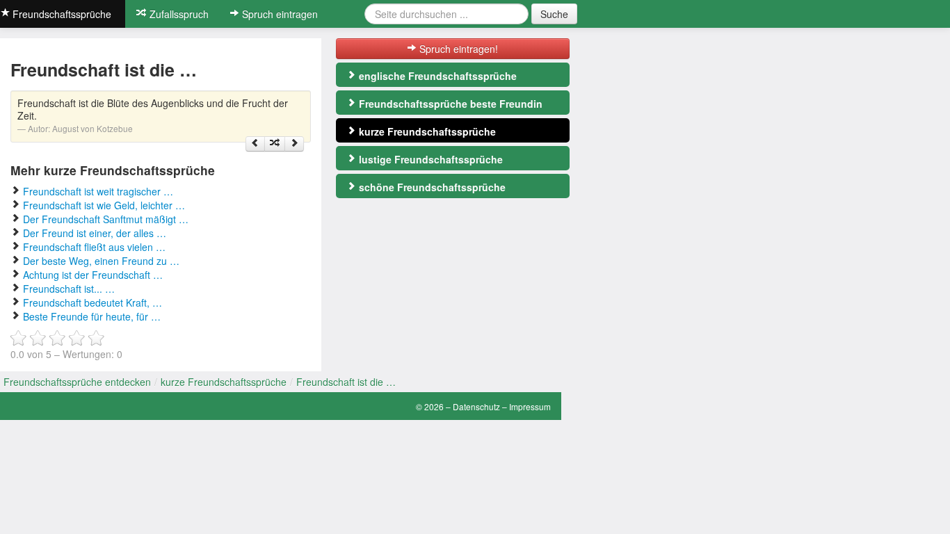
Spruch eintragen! (457, 49)
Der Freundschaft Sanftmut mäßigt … (105, 219)
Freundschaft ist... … (69, 289)
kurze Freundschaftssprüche (426, 131)
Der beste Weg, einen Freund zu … (101, 261)
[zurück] (255, 144)
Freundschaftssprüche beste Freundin (449, 104)
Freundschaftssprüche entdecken (77, 382)
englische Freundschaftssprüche (436, 76)
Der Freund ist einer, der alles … (94, 233)
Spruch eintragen (278, 14)
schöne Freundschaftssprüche (431, 187)
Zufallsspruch (178, 14)
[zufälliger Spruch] (274, 144)
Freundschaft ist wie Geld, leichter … (104, 205)
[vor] (294, 144)
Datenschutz (476, 406)
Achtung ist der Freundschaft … (93, 275)
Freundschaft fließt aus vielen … (94, 247)
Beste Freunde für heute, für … (92, 316)
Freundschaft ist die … (346, 382)
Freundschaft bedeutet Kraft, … (92, 302)
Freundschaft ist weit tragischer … (98, 191)
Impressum (530, 406)
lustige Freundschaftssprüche (429, 159)
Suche (554, 14)
